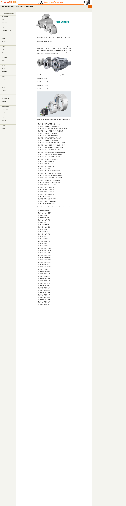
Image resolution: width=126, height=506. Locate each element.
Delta (3, 79)
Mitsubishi (4, 57)
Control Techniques (6, 30)
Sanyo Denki (4, 93)
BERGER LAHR (4, 71)
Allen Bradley (5, 16)
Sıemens (3, 41)
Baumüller (4, 22)
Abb (3, 19)
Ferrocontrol (5, 109)
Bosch (3, 76)
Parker (3, 38)
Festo (3, 112)
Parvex (3, 128)
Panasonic (4, 90)
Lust (3, 117)
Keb (3, 60)
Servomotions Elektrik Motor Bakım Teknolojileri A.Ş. (17, 6)
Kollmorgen (5, 35)
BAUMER (3, 68)
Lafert (3, 46)
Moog (3, 95)
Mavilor (4, 120)
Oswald (4, 33)
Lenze (3, 49)
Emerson (4, 101)
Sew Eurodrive (5, 106)
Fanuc (3, 27)
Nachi (3, 125)
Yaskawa (4, 87)
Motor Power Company (7, 123)
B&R (3, 52)
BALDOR (3, 65)
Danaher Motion (5, 82)
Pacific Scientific (5, 98)
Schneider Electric (6, 63)
